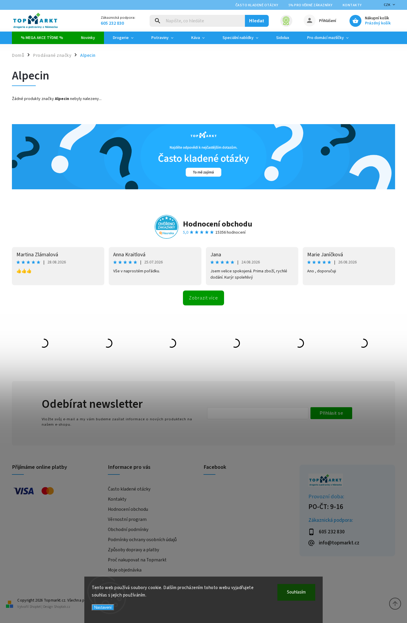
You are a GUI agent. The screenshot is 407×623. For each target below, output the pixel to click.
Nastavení (103, 607)
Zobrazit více (203, 298)
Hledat (256, 20)
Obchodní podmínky (128, 529)
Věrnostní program (127, 519)
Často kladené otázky (256, 5)
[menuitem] (42, 38)
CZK (387, 4)
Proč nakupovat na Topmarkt (137, 560)
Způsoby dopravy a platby (133, 550)
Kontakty (352, 5)
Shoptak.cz (62, 606)
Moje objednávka (125, 570)
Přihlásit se (331, 413)
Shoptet (35, 606)
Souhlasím (296, 592)
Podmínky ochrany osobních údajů (142, 539)
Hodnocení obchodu (217, 223)
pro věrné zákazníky (310, 5)
